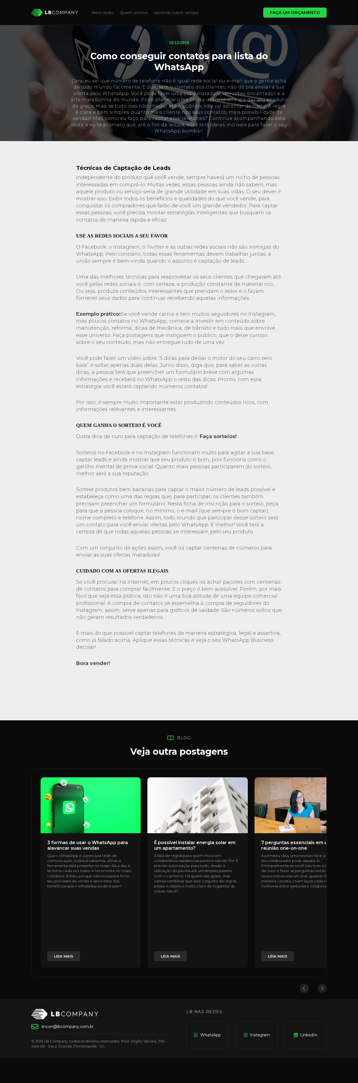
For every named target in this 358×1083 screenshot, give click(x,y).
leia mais (63, 956)
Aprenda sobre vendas (176, 12)
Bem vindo (102, 12)
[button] (304, 988)
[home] (54, 12)
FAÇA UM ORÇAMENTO (295, 12)
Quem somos (133, 12)
